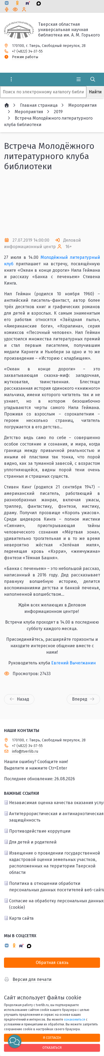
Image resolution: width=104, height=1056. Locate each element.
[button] (87, 204)
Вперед (79, 699)
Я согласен (52, 1038)
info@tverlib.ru (25, 751)
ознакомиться (74, 1019)
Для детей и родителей (33, 842)
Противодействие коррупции (39, 831)
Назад (23, 699)
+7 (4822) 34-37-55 (27, 51)
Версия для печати (32, 979)
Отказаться (52, 1048)
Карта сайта (21, 918)
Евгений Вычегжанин (73, 662)
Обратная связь (52, 962)
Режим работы (25, 57)
